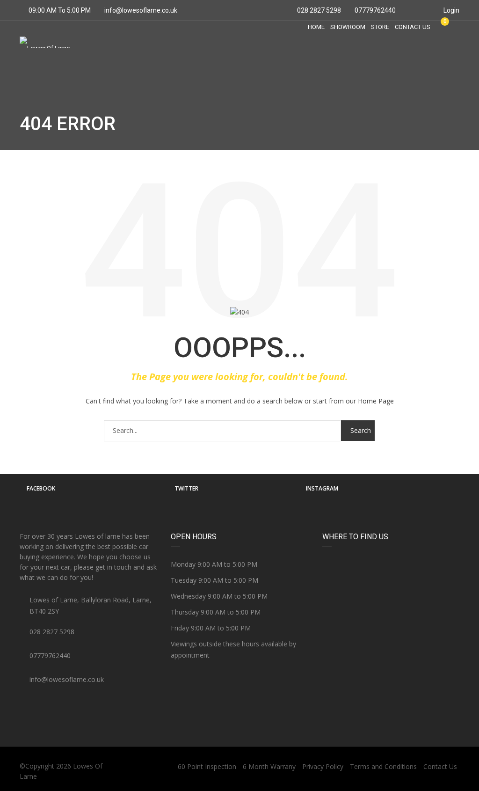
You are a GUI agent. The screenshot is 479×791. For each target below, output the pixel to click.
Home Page (376, 400)
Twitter (186, 488)
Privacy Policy (322, 766)
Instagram (322, 488)
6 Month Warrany (269, 766)
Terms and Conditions (383, 766)
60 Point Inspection (207, 766)
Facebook (41, 488)
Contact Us (440, 766)
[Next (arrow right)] (462, 395)
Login (450, 10)
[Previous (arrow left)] (16, 395)
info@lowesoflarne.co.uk (140, 10)
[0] (440, 26)
